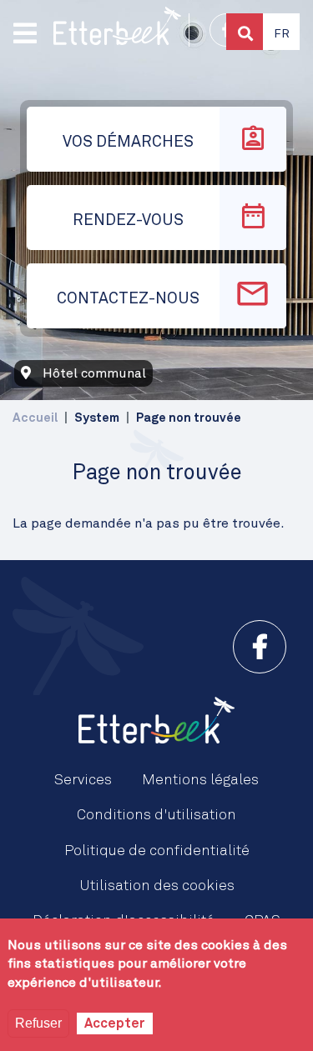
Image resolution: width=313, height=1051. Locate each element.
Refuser (38, 1023)
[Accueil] (117, 26)
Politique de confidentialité (157, 850)
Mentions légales (200, 780)
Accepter (114, 1023)
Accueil (35, 418)
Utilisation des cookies (157, 885)
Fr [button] (282, 34)
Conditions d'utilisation (156, 815)
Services (83, 780)
